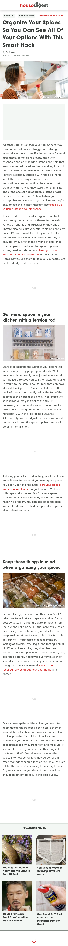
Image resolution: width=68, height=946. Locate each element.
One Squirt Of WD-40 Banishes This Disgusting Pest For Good (49, 919)
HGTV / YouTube (57, 358)
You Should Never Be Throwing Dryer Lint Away (50, 871)
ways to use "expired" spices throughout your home (28, 667)
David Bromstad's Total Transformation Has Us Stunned (15, 917)
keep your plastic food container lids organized (31, 252)
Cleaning (8, 15)
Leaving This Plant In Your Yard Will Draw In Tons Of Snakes (16, 871)
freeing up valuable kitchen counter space (32, 207)
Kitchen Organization (51, 15)
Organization (26, 15)
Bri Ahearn (11, 52)
